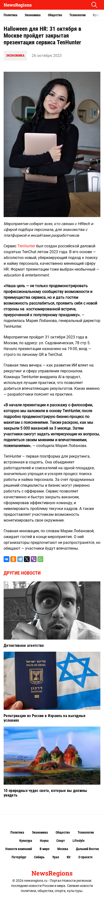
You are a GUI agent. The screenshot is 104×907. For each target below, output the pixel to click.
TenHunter (26, 246)
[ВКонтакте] (6, 559)
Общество (55, 15)
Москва (62, 849)
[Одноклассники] (13, 559)
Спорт (60, 841)
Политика (10, 15)
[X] (27, 559)
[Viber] (34, 559)
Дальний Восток (87, 849)
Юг (69, 857)
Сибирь (39, 857)
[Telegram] (20, 559)
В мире (45, 849)
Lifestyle (79, 841)
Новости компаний (18, 849)
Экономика (33, 15)
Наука (44, 841)
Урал (55, 857)
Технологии (77, 15)
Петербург (19, 857)
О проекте (85, 857)
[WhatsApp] (40, 559)
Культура (25, 841)
